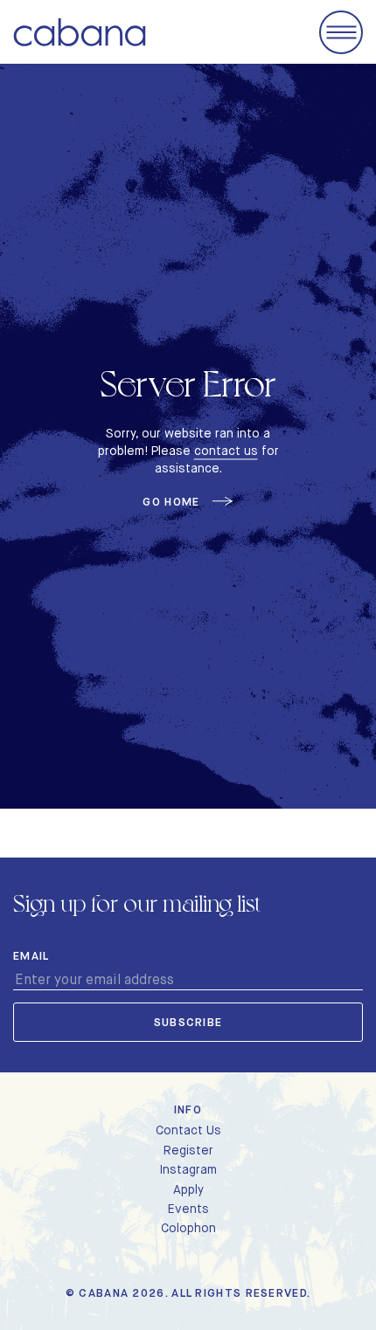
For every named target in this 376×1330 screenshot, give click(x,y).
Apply (188, 1189)
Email (31, 956)
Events (188, 1208)
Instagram (188, 1169)
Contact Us (188, 1130)
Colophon (188, 1228)
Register (188, 1150)
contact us (226, 450)
